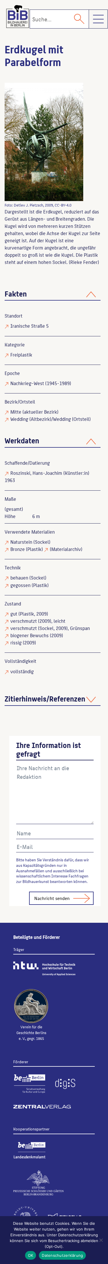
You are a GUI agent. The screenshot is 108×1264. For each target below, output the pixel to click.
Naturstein (21, 541)
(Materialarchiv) (66, 549)
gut (13, 613)
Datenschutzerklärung (62, 1255)
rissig (16, 642)
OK (30, 1255)
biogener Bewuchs (29, 635)
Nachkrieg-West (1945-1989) (40, 383)
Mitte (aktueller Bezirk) (34, 411)
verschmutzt (23, 621)
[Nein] (101, 1240)
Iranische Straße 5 (29, 325)
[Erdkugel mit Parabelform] (44, 142)
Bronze (17, 549)
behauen (19, 577)
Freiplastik (21, 354)
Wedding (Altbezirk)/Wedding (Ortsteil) (50, 419)
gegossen (20, 585)
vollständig (22, 671)
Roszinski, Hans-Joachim (36, 473)
